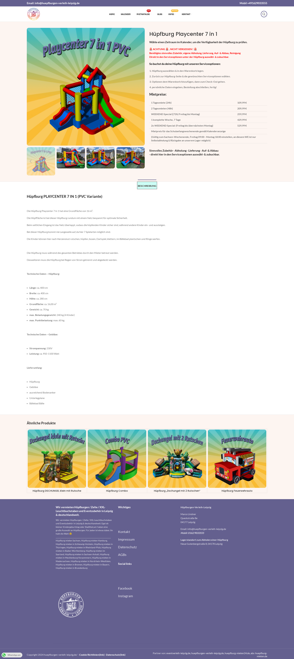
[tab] (147, 185)
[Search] (264, 14)
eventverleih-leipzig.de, (178, 653)
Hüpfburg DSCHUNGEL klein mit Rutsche (57, 491)
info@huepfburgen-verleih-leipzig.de (57, 3)
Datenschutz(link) (115, 654)
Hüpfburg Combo (117, 491)
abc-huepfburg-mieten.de (259, 654)
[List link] (147, 531)
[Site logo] (33, 13)
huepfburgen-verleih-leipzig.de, (208, 653)
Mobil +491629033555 (253, 3)
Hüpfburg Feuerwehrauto (237, 491)
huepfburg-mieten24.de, (238, 653)
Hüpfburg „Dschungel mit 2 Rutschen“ (177, 491)
